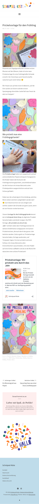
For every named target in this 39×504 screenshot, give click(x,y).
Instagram (21, 489)
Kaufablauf (5, 478)
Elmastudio (32, 494)
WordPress (14, 494)
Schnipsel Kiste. (15, 492)
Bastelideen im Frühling (27, 356)
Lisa (13, 28)
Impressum (5, 473)
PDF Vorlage (12, 358)
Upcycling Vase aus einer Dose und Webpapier (28, 383)
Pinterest (17, 489)
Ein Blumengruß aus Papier (9, 383)
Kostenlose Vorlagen (16, 356)
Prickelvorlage (19, 358)
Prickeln (9, 356)
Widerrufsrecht (7, 481)
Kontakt (4, 470)
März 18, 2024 (5, 28)
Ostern (13, 359)
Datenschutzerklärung (9, 475)
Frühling (25, 358)
